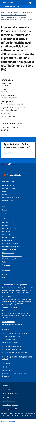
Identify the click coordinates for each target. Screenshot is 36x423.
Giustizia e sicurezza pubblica (11, 246)
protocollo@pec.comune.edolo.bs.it (15, 352)
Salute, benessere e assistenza (12, 256)
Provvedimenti (25, 12)
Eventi (4, 277)
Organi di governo (8, 185)
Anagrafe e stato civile (9, 228)
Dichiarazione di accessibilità (10, 393)
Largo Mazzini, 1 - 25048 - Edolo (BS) (19, 333)
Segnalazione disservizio (9, 401)
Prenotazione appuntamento (10, 405)
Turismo (4, 262)
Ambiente (5, 225)
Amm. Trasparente (13, 12)
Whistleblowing (8, 321)
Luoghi (4, 274)
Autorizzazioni (6, 234)
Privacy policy (6, 389)
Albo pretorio (7, 296)
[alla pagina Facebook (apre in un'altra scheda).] (3, 367)
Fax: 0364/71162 (10, 339)
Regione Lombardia (8, 3)
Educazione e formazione (10, 243)
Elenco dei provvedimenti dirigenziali (13, 17)
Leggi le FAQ (6, 397)
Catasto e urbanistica (9, 237)
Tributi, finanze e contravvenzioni (12, 259)
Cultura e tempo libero (9, 240)
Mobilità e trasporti (8, 253)
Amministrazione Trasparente (14, 284)
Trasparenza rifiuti (9, 307)
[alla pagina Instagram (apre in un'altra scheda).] (6, 367)
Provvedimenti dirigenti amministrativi (13, 15)
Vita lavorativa (6, 265)
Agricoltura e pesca (8, 222)
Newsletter (7, 370)
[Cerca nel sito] (32, 7)
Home (3, 12)
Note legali (5, 385)
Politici (4, 194)
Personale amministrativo (10, 197)
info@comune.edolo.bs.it (12, 349)
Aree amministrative (8, 188)
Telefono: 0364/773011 (12, 336)
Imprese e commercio (9, 250)
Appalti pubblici (7, 231)
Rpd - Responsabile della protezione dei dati (17, 358)
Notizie (4, 210)
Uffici (4, 191)
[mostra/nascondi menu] (3, 7)
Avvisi (4, 213)
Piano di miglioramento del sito (11, 409)
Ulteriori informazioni (8, 421)
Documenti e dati (7, 200)
